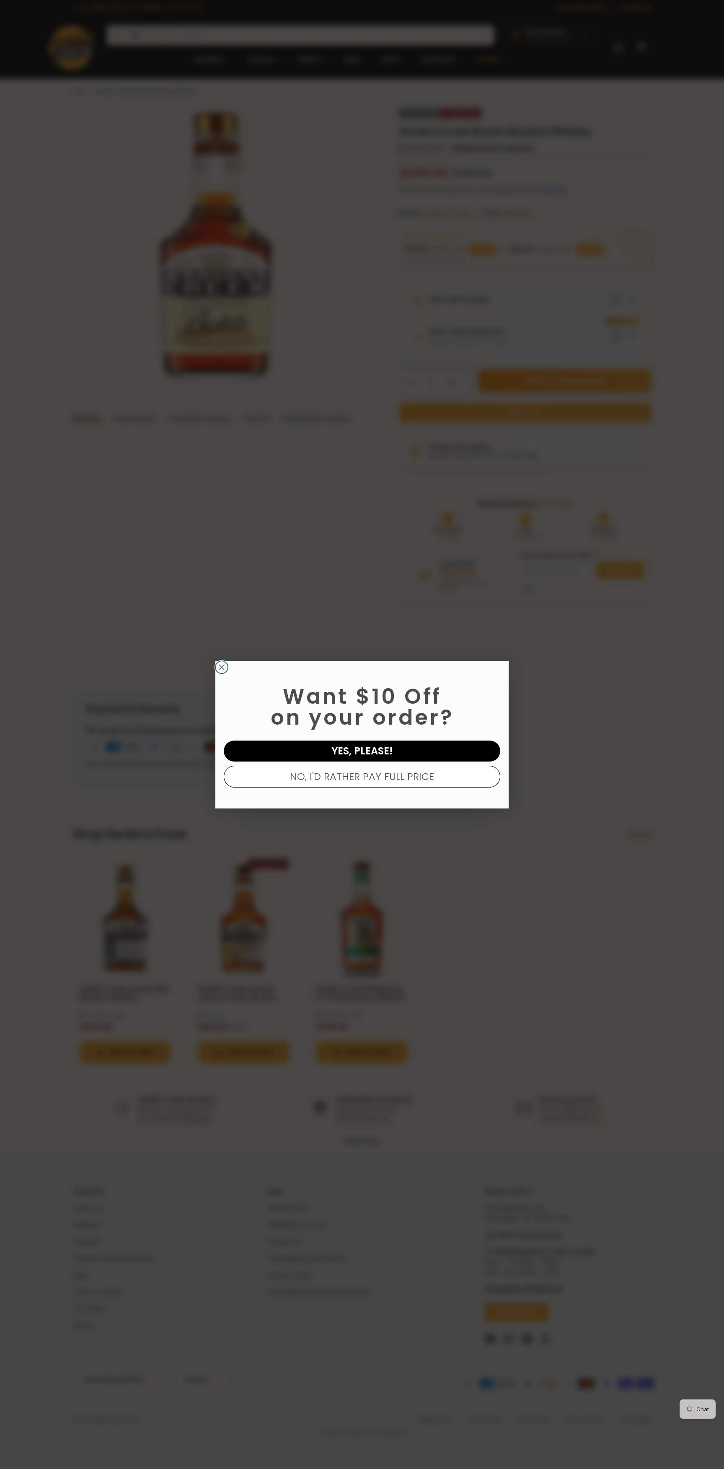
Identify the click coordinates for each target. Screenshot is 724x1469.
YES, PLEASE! (362, 751)
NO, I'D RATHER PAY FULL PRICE (362, 776)
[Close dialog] (221, 667)
